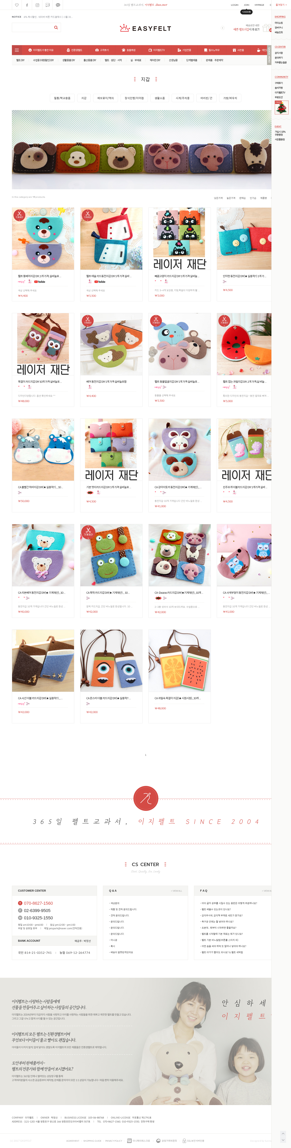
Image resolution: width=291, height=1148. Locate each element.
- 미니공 (113, 940)
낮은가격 (218, 198)
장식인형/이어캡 (134, 98)
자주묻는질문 (281, 62)
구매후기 (279, 83)
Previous (223, 28)
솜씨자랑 (279, 87)
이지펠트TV (280, 92)
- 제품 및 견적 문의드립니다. (123, 909)
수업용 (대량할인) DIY (43, 60)
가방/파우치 (230, 98)
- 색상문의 (114, 903)
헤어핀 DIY (155, 60)
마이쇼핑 (279, 22)
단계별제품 (191, 60)
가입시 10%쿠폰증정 (280, 133)
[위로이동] (283, 1134)
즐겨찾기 (281, 5)
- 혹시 (112, 946)
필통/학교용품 (62, 98)
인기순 (253, 198)
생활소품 (160, 98)
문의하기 (279, 57)
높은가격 (231, 198)
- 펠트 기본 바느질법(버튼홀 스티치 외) (219, 940)
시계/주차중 (183, 98)
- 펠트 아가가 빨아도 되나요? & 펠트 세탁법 (221, 952)
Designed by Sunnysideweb (265, 1140)
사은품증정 (280, 139)
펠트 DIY (20, 60)
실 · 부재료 (135, 60)
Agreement (72, 1140)
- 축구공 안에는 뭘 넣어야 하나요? (217, 921)
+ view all (176, 891)
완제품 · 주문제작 (214, 60)
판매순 (242, 198)
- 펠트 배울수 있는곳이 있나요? (215, 909)
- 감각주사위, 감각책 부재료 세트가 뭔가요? (221, 915)
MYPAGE (259, 4)
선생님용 (173, 60)
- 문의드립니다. (116, 921)
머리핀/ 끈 (206, 98)
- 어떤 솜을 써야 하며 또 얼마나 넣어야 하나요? (223, 946)
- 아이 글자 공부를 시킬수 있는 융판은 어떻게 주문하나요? (228, 903)
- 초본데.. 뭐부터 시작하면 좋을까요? (218, 927)
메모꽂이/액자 (105, 98)
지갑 (84, 98)
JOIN (246, 4)
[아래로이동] (283, 1140)
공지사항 (279, 52)
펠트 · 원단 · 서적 (113, 60)
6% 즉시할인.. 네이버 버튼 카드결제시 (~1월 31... (48, 17)
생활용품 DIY (68, 60)
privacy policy (113, 1140)
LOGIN (234, 4)
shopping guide (92, 1140)
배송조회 (279, 32)
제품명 (263, 198)
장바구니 (279, 27)
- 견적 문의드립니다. (119, 915)
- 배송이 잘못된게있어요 (121, 952)
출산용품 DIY (90, 60)
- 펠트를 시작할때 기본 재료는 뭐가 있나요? (221, 934)
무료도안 (279, 97)
